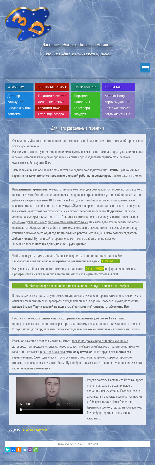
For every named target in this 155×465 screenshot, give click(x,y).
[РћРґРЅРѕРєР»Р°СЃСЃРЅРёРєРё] (18, 449)
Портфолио (82, 96)
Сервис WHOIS (94, 268)
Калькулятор (16, 102)
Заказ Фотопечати (118, 108)
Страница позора (51, 114)
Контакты (14, 114)
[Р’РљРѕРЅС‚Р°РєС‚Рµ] (13, 449)
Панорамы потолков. (34, 430)
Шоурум (80, 114)
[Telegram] (24, 449)
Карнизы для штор (118, 102)
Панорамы (82, 102)
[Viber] (30, 449)
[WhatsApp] (35, 449)
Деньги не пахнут (51, 102)
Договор (13, 96)
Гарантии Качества (52, 96)
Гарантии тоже (49, 108)
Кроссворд (82, 108)
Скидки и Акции (19, 108)
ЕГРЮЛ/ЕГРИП (110, 261)
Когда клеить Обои (118, 114)
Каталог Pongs (115, 96)
